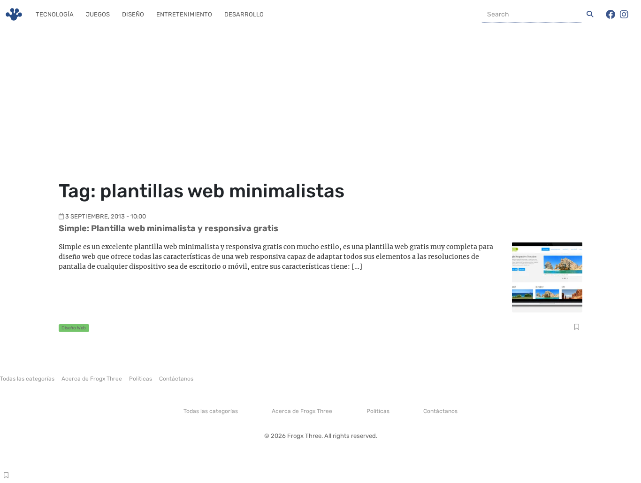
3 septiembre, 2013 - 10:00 (105, 216)
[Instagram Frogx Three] (624, 15)
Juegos (98, 14)
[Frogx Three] (14, 14)
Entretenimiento (184, 14)
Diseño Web (73, 327)
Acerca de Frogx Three (91, 378)
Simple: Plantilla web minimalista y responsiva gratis (168, 228)
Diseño (133, 14)
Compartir (576, 328)
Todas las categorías (27, 378)
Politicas (140, 378)
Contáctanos (176, 378)
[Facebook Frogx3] (610, 15)
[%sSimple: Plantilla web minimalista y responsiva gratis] (547, 276)
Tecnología (55, 14)
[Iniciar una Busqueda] (590, 15)
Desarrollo (244, 14)
